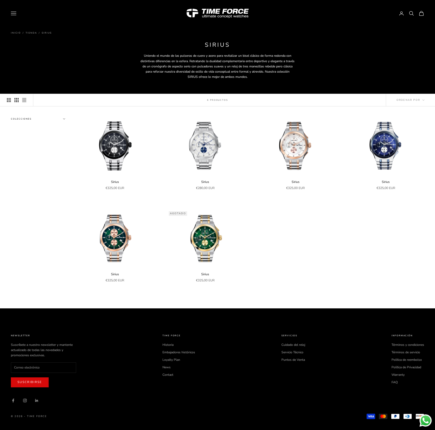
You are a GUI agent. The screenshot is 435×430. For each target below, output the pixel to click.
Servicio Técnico (292, 352)
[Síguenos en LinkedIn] (36, 400)
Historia (168, 345)
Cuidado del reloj (293, 345)
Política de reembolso (407, 360)
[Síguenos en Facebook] (13, 400)
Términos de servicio (406, 352)
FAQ (395, 382)
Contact (167, 375)
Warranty (398, 375)
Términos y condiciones (408, 345)
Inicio (16, 32)
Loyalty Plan (171, 360)
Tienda (31, 32)
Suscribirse (29, 382)
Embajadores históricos (178, 352)
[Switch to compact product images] (24, 100)
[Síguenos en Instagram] (25, 400)
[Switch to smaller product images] (16, 100)
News (166, 367)
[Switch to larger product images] (9, 100)
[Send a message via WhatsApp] (425, 420)
